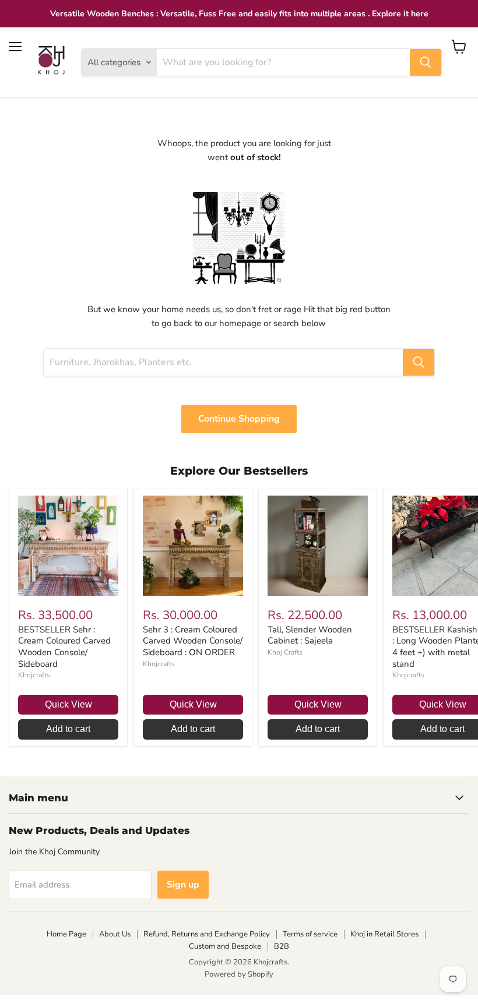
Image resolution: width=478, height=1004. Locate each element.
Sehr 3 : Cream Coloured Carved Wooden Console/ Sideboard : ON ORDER (192, 641)
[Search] (425, 62)
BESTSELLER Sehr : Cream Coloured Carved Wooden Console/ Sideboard (64, 647)
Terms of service (310, 934)
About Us (115, 934)
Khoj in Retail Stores (384, 934)
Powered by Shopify (239, 974)
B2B (281, 946)
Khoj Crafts (285, 652)
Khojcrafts (34, 675)
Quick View (68, 704)
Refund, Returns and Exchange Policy (206, 934)
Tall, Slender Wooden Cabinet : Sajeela (310, 635)
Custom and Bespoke (225, 946)
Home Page (66, 934)
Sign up (183, 884)
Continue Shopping (239, 418)
